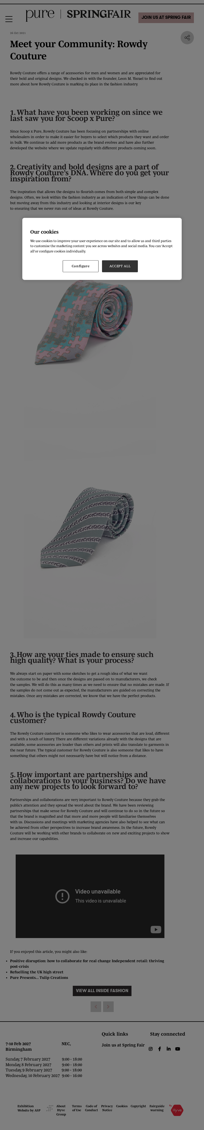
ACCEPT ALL (120, 266)
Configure (81, 266)
